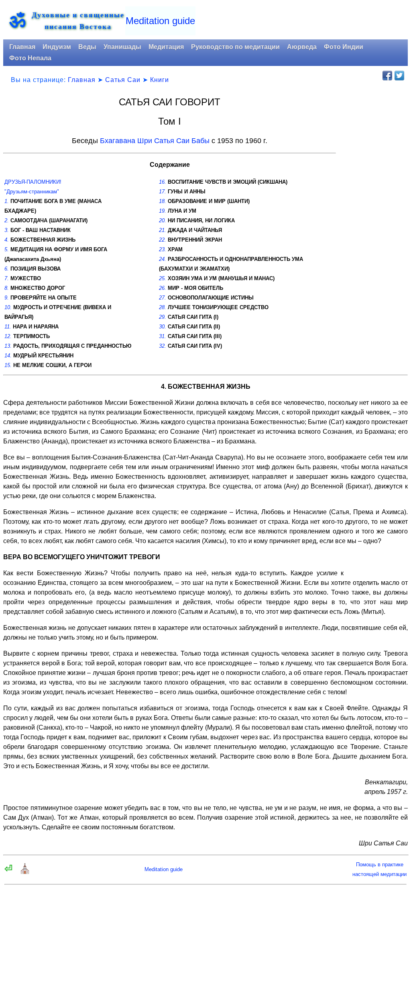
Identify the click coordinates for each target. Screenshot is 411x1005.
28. (162, 307)
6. (6, 269)
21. (162, 230)
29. (162, 317)
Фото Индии (343, 46)
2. (6, 220)
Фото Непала (30, 58)
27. (162, 298)
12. (8, 336)
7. (6, 278)
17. (162, 192)
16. (162, 182)
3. (6, 230)
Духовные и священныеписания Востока (78, 20)
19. (162, 211)
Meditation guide (160, 20)
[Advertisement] (374, 219)
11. (7, 327)
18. (162, 201)
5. (6, 249)
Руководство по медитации (235, 46)
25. (162, 278)
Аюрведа (302, 46)
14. (8, 356)
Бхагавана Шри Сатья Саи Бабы (155, 141)
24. (162, 259)
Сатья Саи (122, 79)
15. (8, 365)
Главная (22, 46)
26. (162, 288)
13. (8, 346)
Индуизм (57, 46)
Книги (159, 79)
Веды (87, 46)
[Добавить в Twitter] (399, 75)
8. (6, 288)
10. (8, 307)
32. (162, 346)
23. (162, 249)
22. (162, 240)
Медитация (166, 46)
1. (6, 201)
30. (162, 327)
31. (162, 336)
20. (162, 220)
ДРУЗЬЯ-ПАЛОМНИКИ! (32, 182)
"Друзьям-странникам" (31, 192)
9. (6, 298)
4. (6, 240)
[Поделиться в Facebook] (387, 75)
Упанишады (122, 46)
